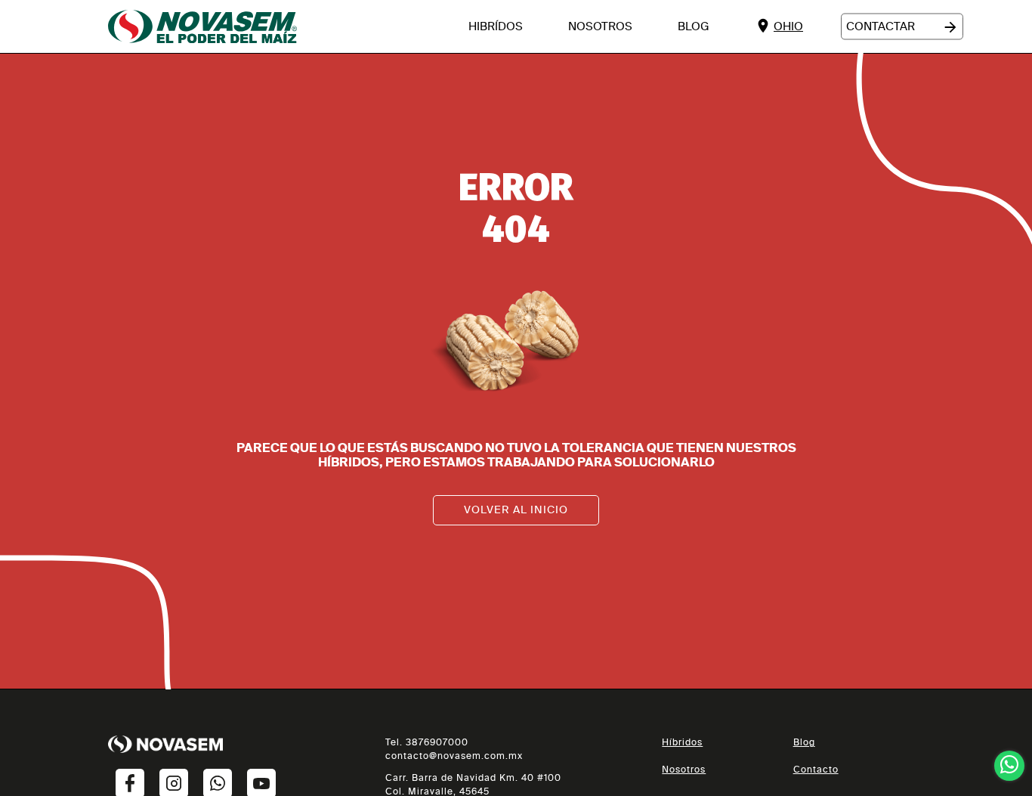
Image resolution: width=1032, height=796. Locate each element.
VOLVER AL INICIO (516, 509)
